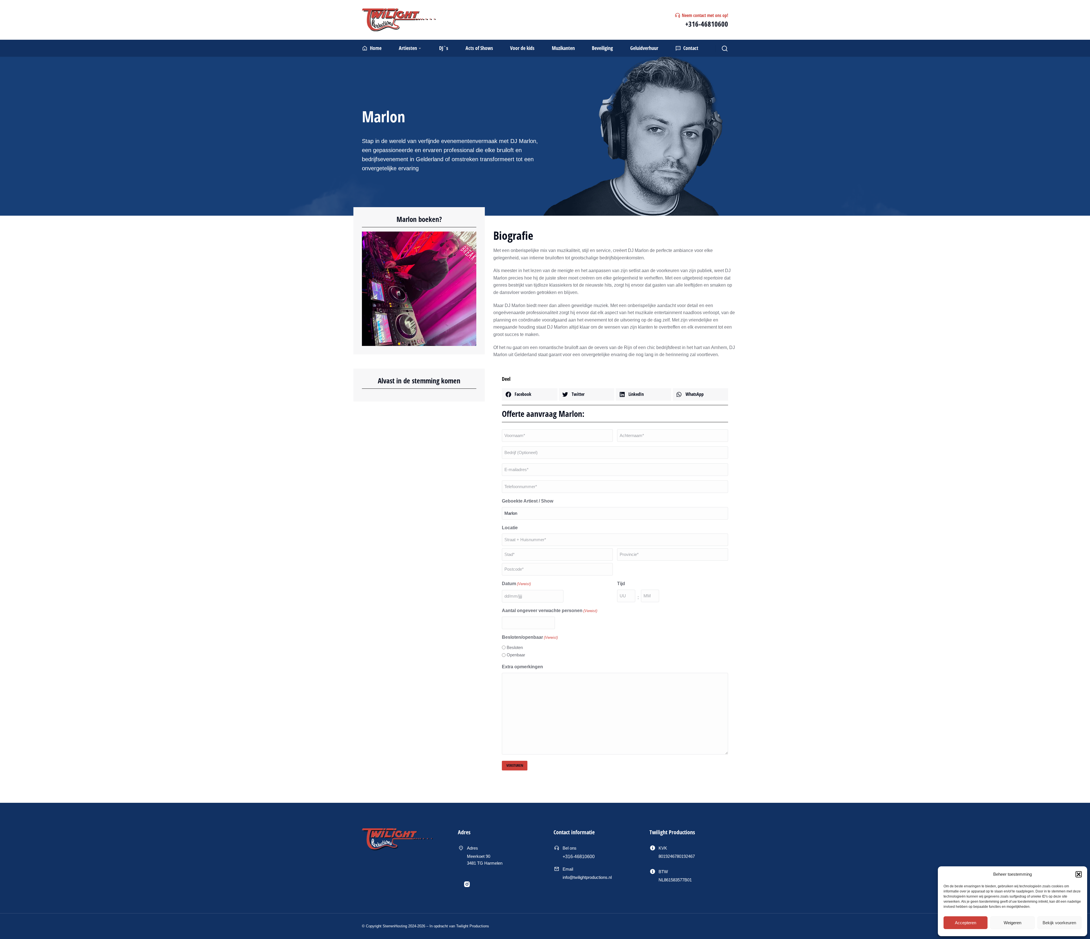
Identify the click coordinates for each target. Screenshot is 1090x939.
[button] (1078, 874)
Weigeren (1012, 922)
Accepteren (965, 922)
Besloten (515, 647)
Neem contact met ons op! (705, 15)
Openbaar (516, 654)
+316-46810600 (706, 24)
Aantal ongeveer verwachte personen (549, 610)
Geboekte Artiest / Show (527, 501)
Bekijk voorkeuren (1059, 922)
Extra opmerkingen (522, 666)
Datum (516, 583)
